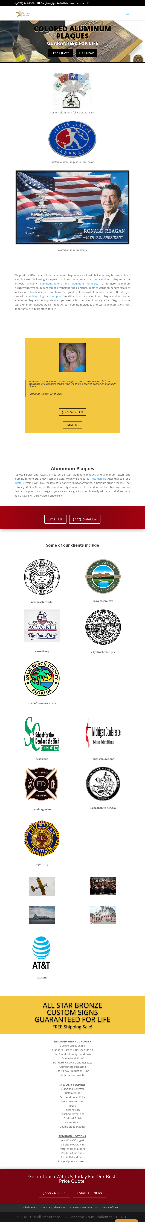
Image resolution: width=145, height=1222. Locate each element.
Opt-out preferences (52, 1207)
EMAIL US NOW (89, 1193)
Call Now (86, 53)
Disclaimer (29, 1207)
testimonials (98, 478)
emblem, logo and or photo (46, 296)
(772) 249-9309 (85, 519)
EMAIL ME (72, 425)
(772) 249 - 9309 (72, 412)
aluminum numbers (84, 283)
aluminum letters (50, 283)
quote (17, 483)
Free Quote (60, 53)
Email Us (55, 519)
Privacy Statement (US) (83, 1207)
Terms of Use (110, 1207)
